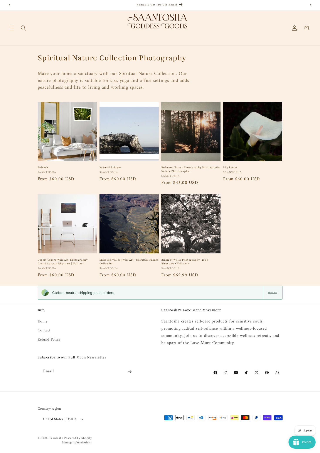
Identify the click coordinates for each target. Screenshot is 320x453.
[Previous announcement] (9, 5)
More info (272, 292)
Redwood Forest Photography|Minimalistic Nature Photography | (190, 169)
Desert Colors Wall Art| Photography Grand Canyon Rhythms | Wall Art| (63, 261)
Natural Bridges (110, 167)
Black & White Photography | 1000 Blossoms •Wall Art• (184, 261)
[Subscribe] (130, 371)
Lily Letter (230, 167)
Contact (44, 330)
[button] (11, 28)
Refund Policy (49, 339)
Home (42, 322)
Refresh (43, 167)
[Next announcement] (310, 5)
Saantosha (56, 438)
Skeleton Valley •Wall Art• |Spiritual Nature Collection (128, 261)
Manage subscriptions (77, 442)
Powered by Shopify (78, 438)
